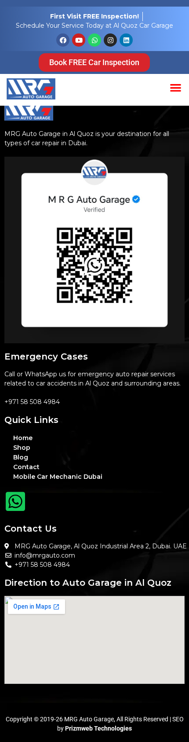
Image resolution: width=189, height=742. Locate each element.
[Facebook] (62, 40)
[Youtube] (78, 40)
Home (23, 438)
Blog (20, 457)
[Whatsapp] (94, 40)
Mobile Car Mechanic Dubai (57, 477)
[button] (176, 87)
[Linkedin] (126, 40)
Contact (26, 467)
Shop (21, 448)
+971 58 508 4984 (32, 402)
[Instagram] (110, 40)
